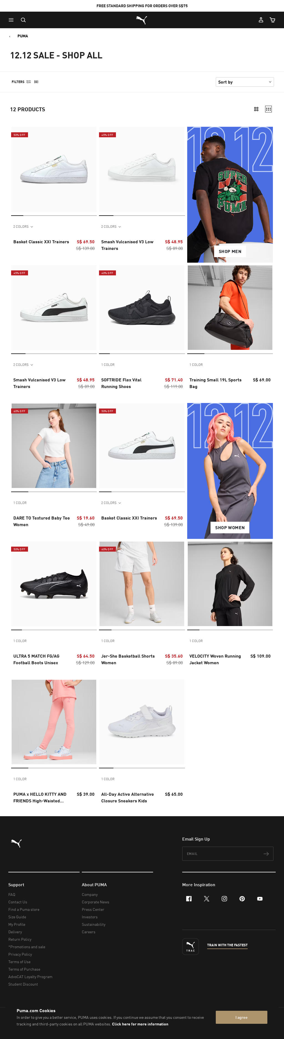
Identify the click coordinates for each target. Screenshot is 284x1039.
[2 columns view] (256, 109)
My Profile (16, 924)
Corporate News (95, 902)
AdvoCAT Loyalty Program (30, 976)
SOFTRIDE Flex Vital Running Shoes (121, 383)
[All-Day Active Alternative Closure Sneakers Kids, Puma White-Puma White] (142, 722)
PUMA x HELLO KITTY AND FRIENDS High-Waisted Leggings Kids (40, 797)
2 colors (21, 226)
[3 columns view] (268, 109)
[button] (12, 19)
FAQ (11, 894)
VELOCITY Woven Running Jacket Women (215, 659)
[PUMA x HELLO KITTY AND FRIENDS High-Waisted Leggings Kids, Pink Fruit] (54, 722)
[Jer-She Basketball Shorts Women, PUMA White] (142, 584)
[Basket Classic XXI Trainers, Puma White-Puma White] (54, 169)
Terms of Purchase (24, 969)
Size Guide (17, 916)
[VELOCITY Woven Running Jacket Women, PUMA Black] (230, 584)
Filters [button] (18, 82)
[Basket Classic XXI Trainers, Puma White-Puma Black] (142, 446)
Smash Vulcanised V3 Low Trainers (127, 245)
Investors (90, 916)
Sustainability (93, 924)
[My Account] (261, 20)
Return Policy (19, 939)
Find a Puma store (23, 909)
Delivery (15, 931)
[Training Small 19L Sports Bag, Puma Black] (230, 307)
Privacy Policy (20, 954)
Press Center (93, 909)
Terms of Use (19, 961)
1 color (108, 365)
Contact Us (17, 902)
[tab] (17, 215)
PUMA (22, 36)
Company (90, 894)
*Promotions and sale (26, 946)
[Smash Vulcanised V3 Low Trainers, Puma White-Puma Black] (54, 307)
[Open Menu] (12, 19)
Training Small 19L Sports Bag (215, 383)
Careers (88, 931)
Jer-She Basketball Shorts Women (128, 659)
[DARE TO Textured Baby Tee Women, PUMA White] (54, 446)
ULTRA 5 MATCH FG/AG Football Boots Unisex (36, 659)
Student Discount (23, 984)
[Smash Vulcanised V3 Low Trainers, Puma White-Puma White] (142, 169)
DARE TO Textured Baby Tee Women (41, 521)
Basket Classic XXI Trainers (41, 241)
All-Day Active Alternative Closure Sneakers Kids (127, 797)
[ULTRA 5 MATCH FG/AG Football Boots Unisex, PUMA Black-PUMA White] (54, 584)
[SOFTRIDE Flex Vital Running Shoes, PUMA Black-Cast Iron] (142, 307)
